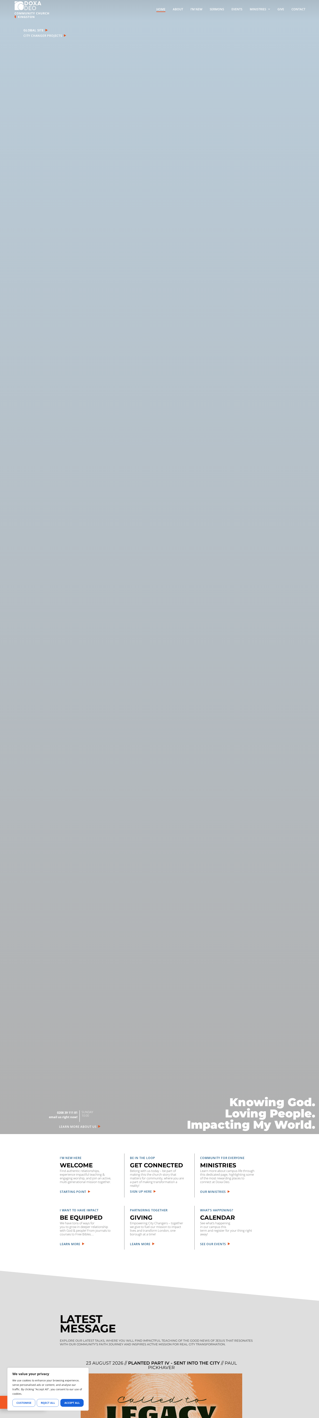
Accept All (72, 1403)
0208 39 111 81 (67, 1113)
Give (280, 9)
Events (236, 9)
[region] (48, 1389)
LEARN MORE (71, 1244)
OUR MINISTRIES (214, 1192)
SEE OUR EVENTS (214, 1244)
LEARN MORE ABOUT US (78, 1127)
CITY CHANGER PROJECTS (43, 36)
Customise (23, 1403)
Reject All (48, 1403)
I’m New (196, 9)
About (178, 9)
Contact (298, 9)
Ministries (258, 9)
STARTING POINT (74, 1192)
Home (160, 9)
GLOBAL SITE (34, 30)
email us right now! (63, 1117)
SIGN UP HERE (142, 1192)
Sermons (217, 9)
